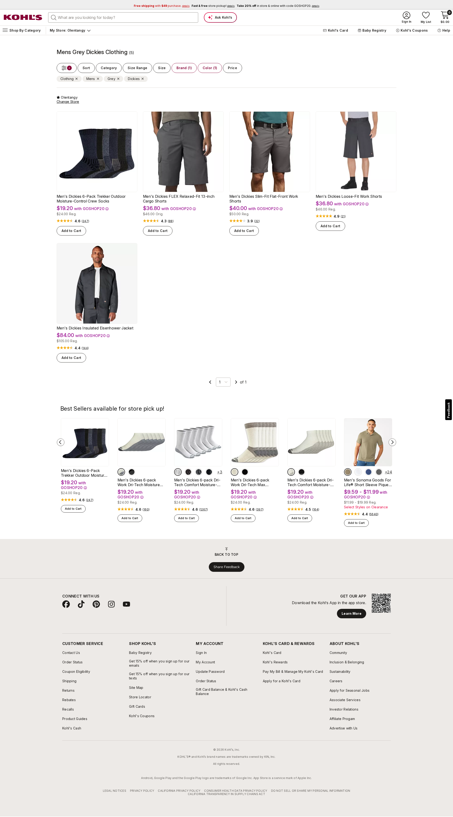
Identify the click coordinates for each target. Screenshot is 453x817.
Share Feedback (227, 567)
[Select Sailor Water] (368, 472)
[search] (54, 17)
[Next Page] (236, 382)
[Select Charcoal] (188, 472)
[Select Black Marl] (198, 472)
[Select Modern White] (358, 472)
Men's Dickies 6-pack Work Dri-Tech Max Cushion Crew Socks (250, 482)
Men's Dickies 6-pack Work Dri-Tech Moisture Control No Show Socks (139, 482)
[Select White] (121, 472)
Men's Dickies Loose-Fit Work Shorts (349, 196)
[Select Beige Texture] (348, 472)
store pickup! (213, 6)
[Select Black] (131, 472)
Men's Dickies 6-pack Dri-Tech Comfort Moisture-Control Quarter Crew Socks (310, 482)
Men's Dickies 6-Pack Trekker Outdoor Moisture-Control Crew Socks (91, 198)
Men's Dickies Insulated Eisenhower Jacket (95, 328)
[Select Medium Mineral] (379, 472)
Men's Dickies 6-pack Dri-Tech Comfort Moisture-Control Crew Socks (197, 482)
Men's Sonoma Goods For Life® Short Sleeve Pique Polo (367, 482)
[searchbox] (123, 17)
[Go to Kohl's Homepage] (23, 17)
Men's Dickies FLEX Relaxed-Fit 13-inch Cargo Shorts (178, 198)
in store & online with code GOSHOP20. (278, 6)
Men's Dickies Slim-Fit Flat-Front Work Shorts (263, 198)
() (85, 221)
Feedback (448, 410)
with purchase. (161, 6)
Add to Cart (71, 231)
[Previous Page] (210, 382)
